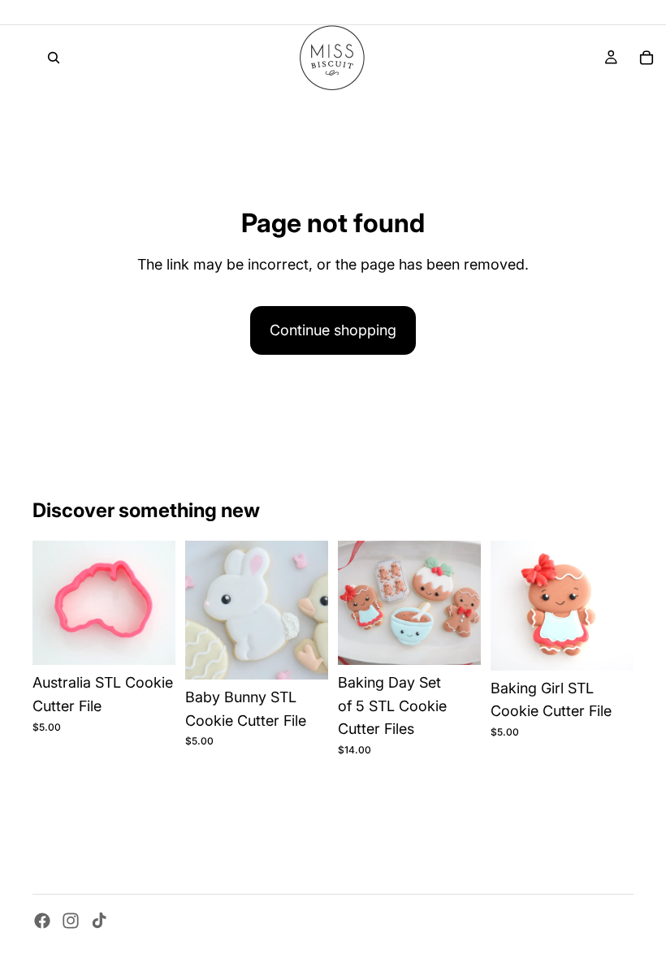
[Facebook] (42, 920)
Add (164, 639)
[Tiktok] (99, 920)
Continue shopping (333, 330)
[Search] (53, 58)
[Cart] (646, 58)
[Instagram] (70, 920)
